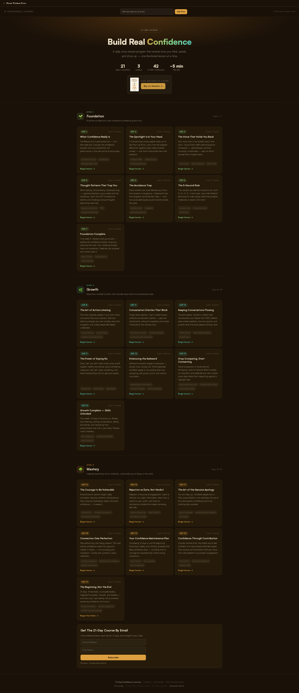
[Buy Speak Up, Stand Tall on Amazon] (134, 84)
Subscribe (113, 657)
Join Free (181, 11)
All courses (118, 686)
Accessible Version (177, 686)
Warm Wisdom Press (14, 3)
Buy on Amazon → (153, 86)
